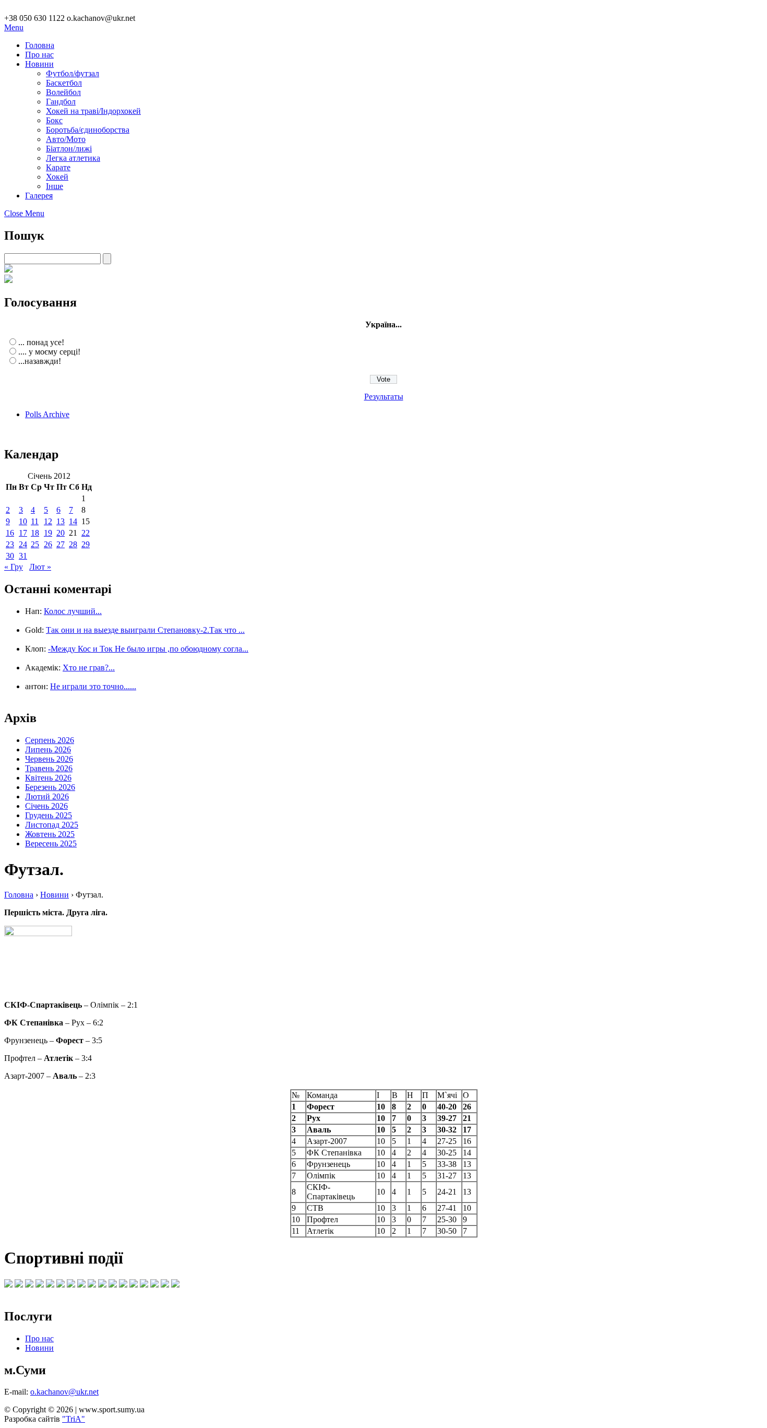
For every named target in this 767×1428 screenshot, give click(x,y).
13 (60, 521)
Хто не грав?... (89, 667)
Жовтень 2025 (50, 834)
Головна (39, 45)
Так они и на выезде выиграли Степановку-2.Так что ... (145, 630)
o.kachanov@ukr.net (64, 1391)
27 (60, 544)
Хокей (57, 176)
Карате (58, 167)
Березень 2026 (50, 787)
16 (10, 532)
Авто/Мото (66, 139)
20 (60, 532)
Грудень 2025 (48, 815)
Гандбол (61, 101)
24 (23, 544)
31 (23, 555)
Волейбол (63, 92)
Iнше (54, 186)
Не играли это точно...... (93, 686)
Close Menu (24, 213)
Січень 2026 (46, 805)
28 (73, 544)
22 (85, 532)
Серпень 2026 (49, 740)
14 (73, 521)
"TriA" (73, 1418)
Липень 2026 (48, 749)
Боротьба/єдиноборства (87, 129)
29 (85, 544)
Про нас (39, 54)
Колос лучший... (73, 611)
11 (35, 521)
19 (48, 532)
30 (10, 555)
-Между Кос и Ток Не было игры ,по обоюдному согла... (148, 648)
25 (35, 544)
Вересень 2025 (51, 843)
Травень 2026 (49, 768)
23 (10, 544)
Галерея (39, 195)
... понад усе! (41, 342)
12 (48, 521)
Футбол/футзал (72, 73)
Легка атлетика (73, 158)
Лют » (40, 566)
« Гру (13, 566)
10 (23, 521)
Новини (39, 64)
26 (48, 544)
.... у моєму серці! (49, 351)
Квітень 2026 (48, 777)
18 (35, 532)
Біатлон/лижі (69, 148)
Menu (13, 27)
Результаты (383, 396)
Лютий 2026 (47, 796)
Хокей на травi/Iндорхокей (93, 111)
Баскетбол (64, 82)
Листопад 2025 (51, 824)
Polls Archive (47, 414)
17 (23, 532)
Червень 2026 (49, 758)
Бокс (54, 120)
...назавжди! (39, 361)
